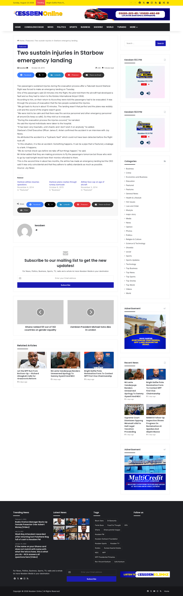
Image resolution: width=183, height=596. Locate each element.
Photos (129, 231)
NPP (104, 553)
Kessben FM (99, 534)
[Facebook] (14, 578)
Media (128, 218)
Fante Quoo (99, 525)
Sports (73, 27)
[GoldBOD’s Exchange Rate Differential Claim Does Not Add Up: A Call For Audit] (83, 529)
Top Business (131, 268)
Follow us (138, 512)
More (133, 27)
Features (130, 189)
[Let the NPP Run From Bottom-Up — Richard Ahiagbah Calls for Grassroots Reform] (32, 360)
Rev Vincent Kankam (103, 562)
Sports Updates (132, 260)
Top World (130, 285)
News (50, 27)
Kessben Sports (101, 543)
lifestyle (129, 210)
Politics (61, 27)
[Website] (36, 230)
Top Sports (130, 277)
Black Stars (99, 521)
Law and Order (132, 206)
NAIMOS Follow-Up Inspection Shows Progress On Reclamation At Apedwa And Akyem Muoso (155, 424)
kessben (22, 68)
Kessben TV (114, 543)
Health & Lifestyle (133, 198)
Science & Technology (135, 243)
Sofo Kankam (119, 562)
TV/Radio (121, 27)
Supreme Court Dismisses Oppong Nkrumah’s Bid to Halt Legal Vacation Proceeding (133, 424)
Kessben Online (35, 591)
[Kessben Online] (38, 13)
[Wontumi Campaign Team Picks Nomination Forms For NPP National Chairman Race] (59, 536)
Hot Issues (130, 202)
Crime (128, 173)
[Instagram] (24, 578)
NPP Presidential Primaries (105, 557)
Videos (129, 289)
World (110, 27)
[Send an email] (27, 68)
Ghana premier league (112, 530)
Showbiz (98, 27)
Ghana (97, 530)
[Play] (142, 93)
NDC (97, 553)
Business (85, 27)
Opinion (129, 227)
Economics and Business (136, 177)
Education (130, 181)
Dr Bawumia (111, 521)
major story (131, 214)
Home (18, 27)
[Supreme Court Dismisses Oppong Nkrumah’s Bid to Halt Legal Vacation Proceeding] (134, 409)
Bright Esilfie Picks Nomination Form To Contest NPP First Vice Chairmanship (78, 3)
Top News (130, 272)
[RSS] (27, 578)
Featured (29, 41)
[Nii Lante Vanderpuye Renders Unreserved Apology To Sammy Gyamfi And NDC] (65, 360)
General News (132, 194)
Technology (131, 264)
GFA (126, 525)
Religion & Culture (133, 239)
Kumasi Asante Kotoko (112, 548)
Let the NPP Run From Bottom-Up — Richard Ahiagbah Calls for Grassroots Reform (28, 375)
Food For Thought (114, 525)
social (128, 252)
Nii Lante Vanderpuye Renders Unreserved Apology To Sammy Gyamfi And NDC (65, 373)
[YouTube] (21, 578)
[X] (18, 578)
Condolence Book (34, 27)
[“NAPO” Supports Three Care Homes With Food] (71, 536)
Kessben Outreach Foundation (106, 539)
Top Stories (131, 281)
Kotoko (97, 548)
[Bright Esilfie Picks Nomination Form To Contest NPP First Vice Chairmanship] (99, 360)
